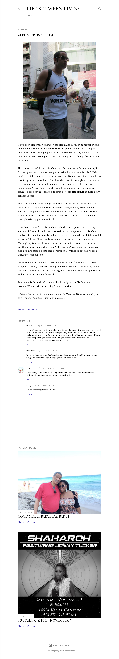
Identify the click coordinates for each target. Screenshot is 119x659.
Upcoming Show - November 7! (45, 620)
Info (30, 15)
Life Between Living (54, 8)
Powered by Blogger (61, 645)
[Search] (99, 8)
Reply (29, 345)
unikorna (30, 325)
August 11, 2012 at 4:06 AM (47, 351)
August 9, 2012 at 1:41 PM (46, 326)
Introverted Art (34, 368)
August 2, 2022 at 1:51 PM (43, 385)
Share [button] (21, 309)
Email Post (33, 309)
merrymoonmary (67, 651)
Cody (29, 385)
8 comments (34, 522)
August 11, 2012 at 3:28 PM (54, 368)
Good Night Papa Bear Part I (43, 516)
